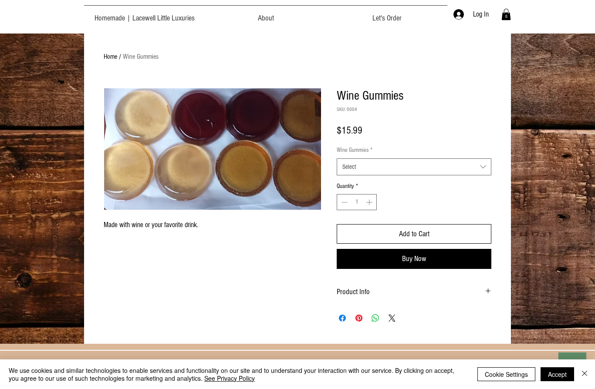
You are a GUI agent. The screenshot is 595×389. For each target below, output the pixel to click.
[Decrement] (343, 202)
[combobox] (414, 166)
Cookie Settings (506, 374)
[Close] (584, 374)
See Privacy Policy (229, 378)
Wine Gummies (354, 150)
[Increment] (370, 202)
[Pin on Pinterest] (359, 318)
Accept (557, 374)
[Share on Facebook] (342, 318)
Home (110, 56)
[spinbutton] (357, 202)
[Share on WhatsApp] (375, 318)
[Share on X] (392, 318)
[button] (506, 14)
